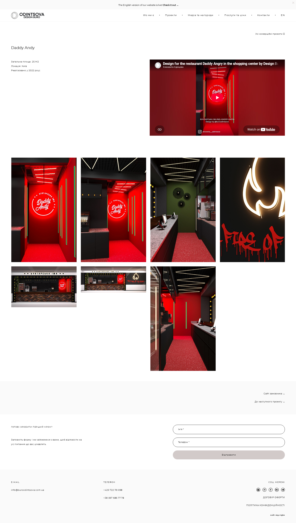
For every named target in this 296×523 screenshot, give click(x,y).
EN (283, 15)
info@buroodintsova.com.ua (27, 490)
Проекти (171, 15)
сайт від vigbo (277, 515)
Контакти (263, 15)
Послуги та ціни (235, 15)
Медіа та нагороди (200, 15)
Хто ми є (148, 15)
